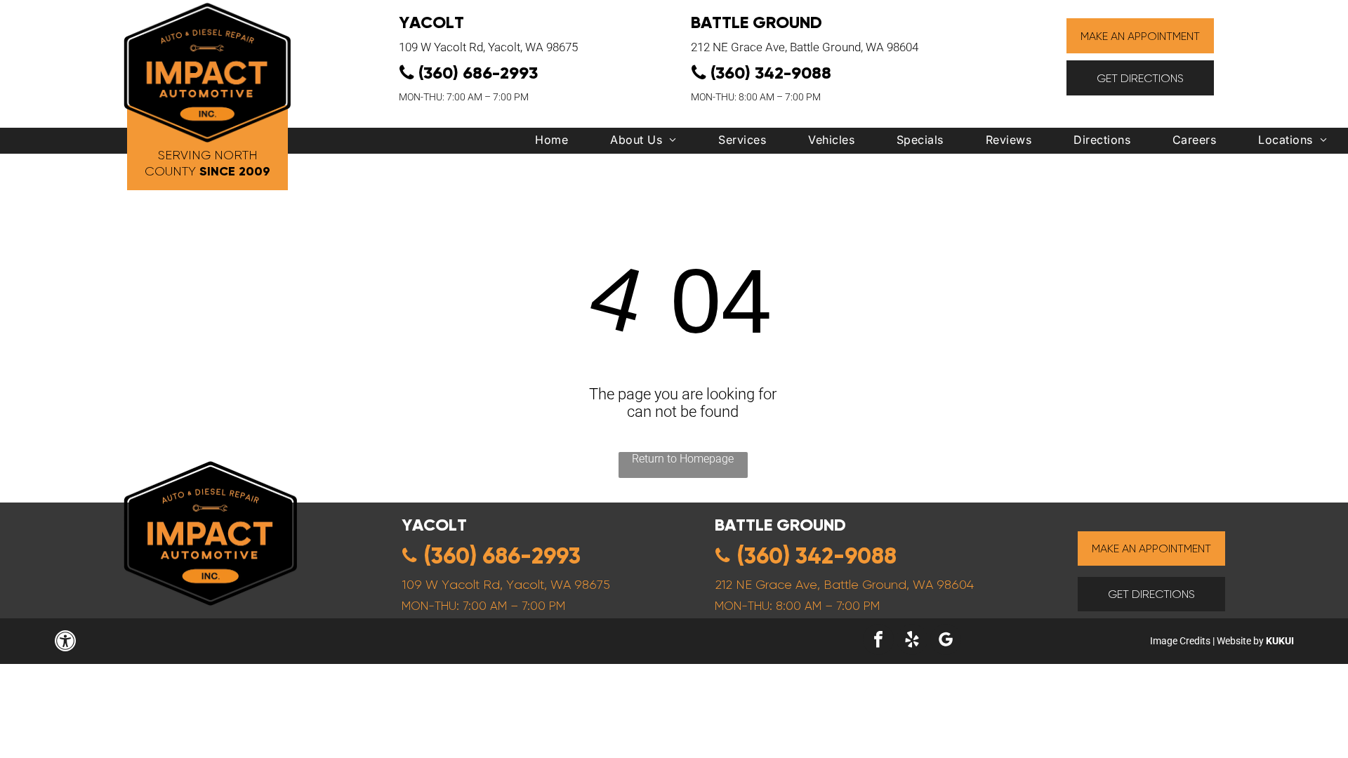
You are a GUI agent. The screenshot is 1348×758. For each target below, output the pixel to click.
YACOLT (431, 22)
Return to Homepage (683, 458)
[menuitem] (551, 143)
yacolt (434, 525)
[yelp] (912, 641)
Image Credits (1180, 640)
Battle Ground (756, 22)
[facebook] (878, 641)
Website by (1240, 640)
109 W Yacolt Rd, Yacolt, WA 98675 (488, 47)
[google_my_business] (945, 641)
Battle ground (780, 525)
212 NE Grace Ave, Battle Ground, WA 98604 (804, 47)
